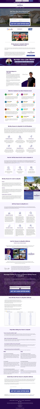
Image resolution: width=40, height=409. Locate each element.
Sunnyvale (30, 323)
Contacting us (17, 395)
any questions (22, 372)
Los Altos (20, 316)
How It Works (17, 7)
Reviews (20, 7)
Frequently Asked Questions (27, 400)
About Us (23, 7)
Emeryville (9, 323)
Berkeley (9, 316)
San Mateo (30, 320)
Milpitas (20, 319)
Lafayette (5, 301)
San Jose (30, 319)
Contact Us (24, 2)
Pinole (30, 314)
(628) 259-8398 (18, 2)
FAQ (22, 2)
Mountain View (20, 321)
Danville (9, 321)
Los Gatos (20, 317)
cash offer (5, 49)
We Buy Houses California (12, 400)
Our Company (30, 55)
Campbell (9, 318)
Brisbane (9, 317)
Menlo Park (20, 318)
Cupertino (9, 320)
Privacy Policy (16, 400)
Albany (9, 314)
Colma (9, 319)
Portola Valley (31, 316)
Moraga (20, 320)
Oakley (20, 323)
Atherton (9, 315)
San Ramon (31, 321)
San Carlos (30, 318)
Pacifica (20, 324)
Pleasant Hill (31, 315)
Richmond (30, 317)
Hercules (20, 314)
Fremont (9, 324)
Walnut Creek (31, 324)
